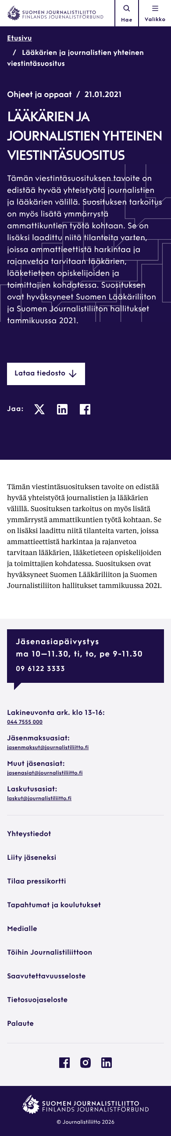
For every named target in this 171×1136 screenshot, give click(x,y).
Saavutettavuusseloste (46, 976)
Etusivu (19, 38)
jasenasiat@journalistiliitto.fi (44, 773)
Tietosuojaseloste (37, 1000)
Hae (126, 20)
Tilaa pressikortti (36, 881)
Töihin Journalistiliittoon (49, 952)
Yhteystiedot (29, 834)
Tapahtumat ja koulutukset (54, 905)
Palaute (20, 1024)
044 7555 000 (25, 722)
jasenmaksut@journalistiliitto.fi (48, 747)
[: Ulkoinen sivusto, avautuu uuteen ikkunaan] (39, 409)
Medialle (22, 929)
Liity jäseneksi (31, 858)
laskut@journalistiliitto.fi (39, 798)
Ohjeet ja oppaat (39, 95)
